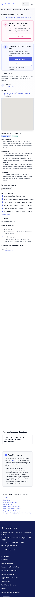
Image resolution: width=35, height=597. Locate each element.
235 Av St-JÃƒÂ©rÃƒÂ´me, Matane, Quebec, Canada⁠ (17, 94)
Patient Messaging (7, 574)
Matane (19, 9)
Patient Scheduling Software (10, 567)
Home (3, 9)
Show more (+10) (6, 214)
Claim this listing (20, 59)
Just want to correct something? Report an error (18, 68)
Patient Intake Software (9, 570)
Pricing (3, 588)
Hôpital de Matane (8, 498)
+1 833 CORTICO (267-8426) (14, 543)
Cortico (13, 460)
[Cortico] (7, 4)
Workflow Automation (8, 585)
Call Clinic (20, 36)
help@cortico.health (10, 546)
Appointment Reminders (9, 578)
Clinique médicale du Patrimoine (12, 508)
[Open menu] (32, 4)
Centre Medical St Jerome (10, 502)
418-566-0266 (9, 250)
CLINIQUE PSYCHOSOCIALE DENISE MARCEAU (17, 513)
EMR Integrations (7, 563)
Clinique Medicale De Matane (11, 506)
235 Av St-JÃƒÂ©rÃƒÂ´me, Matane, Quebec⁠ (16, 17)
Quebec (13, 9)
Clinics (8, 9)
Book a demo (20, 64)
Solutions (4, 560)
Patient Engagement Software (11, 592)
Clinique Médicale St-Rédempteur (12, 511)
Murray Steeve (7, 500)
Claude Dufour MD (8, 504)
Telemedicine (5, 581)
